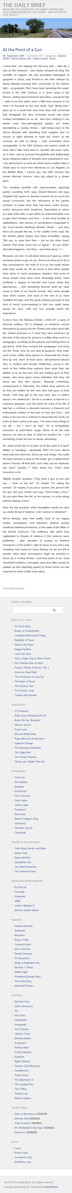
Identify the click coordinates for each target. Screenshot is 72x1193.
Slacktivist (20, 823)
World (52, 58)
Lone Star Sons (23, 653)
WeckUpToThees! (24, 985)
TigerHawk (20, 832)
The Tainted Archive (25, 871)
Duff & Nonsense (24, 1006)
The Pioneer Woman (25, 757)
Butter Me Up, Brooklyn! (27, 720)
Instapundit (20, 1024)
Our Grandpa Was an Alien (29, 663)
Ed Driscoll (20, 791)
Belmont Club (22, 1001)
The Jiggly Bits (23, 752)
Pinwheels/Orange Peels (28, 976)
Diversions (20, 1132)
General (61, 55)
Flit (16, 1010)
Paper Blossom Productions (29, 738)
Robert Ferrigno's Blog (26, 818)
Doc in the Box (22, 949)
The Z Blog (20, 1089)
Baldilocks (20, 930)
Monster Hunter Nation (27, 910)
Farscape (20, 891)
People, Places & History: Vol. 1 (32, 667)
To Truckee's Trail (24, 690)
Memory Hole (22, 1118)
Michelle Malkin (23, 1038)
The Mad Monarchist (26, 866)
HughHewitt (21, 1020)
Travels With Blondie (26, 695)
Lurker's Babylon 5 (24, 905)
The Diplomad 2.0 (24, 1079)
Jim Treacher (22, 1029)
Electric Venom (23, 724)
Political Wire (22, 1047)
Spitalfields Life (23, 862)
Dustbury (19, 786)
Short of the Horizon (25, 1114)
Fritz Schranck (22, 795)
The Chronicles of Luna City (29, 676)
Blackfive (20, 935)
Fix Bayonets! (22, 958)
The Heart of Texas (25, 681)
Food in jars (21, 729)
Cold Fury (20, 777)
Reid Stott (20, 814)
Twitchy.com (21, 1093)
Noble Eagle (21, 972)
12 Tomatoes (21, 711)
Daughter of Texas (24, 640)
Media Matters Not (21, 58)
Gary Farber (21, 800)
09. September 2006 (13, 55)
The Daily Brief (24, 5)
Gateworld (20, 896)
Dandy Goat (21, 853)
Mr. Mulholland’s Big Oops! (29, 1127)
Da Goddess (21, 782)
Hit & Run (20, 1015)
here (34, 191)
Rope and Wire (22, 857)
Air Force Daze (23, 626)
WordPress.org (22, 1162)
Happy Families (23, 649)
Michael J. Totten (24, 967)
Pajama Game (40, 58)
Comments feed (23, 1157)
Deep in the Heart (24, 644)
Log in (18, 1148)
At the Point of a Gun (22, 50)
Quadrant (19, 1056)
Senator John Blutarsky (27, 1066)
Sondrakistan (22, 1070)
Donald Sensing (23, 953)
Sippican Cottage (24, 743)
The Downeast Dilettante (28, 747)
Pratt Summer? (23, 1123)
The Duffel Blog (23, 981)
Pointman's (20, 809)
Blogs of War (21, 939)
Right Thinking (22, 1061)
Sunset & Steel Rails (26, 672)
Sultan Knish (21, 1075)
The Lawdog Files (24, 1084)
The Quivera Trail (24, 686)
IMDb (17, 901)
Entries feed (21, 1152)
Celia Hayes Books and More (30, 848)
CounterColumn (23, 944)
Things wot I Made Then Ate (30, 761)
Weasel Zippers (23, 1098)
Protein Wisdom (23, 1052)
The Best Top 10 (23, 828)
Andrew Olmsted (23, 926)
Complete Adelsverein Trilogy (30, 635)
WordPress (51, 1187)
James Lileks (22, 805)
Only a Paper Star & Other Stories (33, 658)
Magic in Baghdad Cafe (27, 962)
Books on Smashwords (27, 631)
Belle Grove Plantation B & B (30, 715)
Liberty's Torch (22, 1033)
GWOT (6, 58)
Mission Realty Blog (25, 734)
